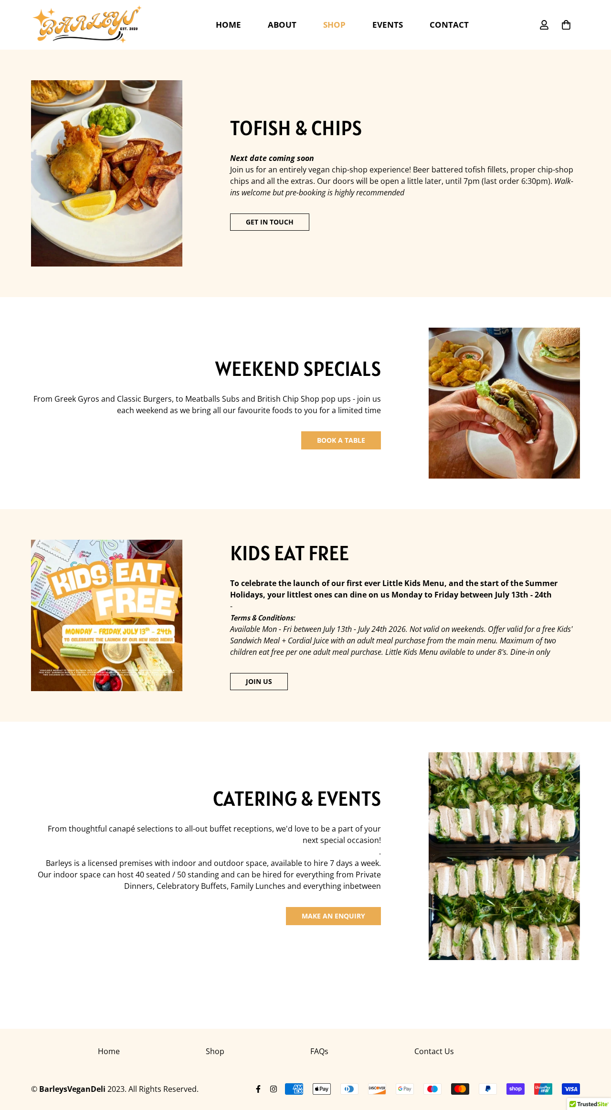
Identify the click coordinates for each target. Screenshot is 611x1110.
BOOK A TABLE (341, 440)
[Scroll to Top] (592, 1058)
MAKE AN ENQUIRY (333, 915)
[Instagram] (273, 1089)
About (282, 24)
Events (387, 24)
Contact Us (434, 1051)
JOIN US (259, 681)
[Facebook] (258, 1089)
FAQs (319, 1051)
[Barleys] (87, 25)
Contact (449, 24)
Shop (334, 24)
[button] (566, 25)
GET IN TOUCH (270, 221)
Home (228, 24)
